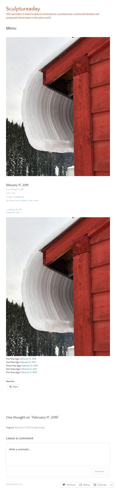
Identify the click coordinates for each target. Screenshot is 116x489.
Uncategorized (18, 197)
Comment (99, 471)
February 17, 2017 (28, 362)
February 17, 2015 (29, 369)
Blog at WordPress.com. (14, 484)
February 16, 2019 (14, 210)
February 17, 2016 (30, 366)
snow (31, 201)
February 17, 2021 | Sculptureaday (30, 427)
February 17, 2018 (28, 359)
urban (36, 201)
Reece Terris (14, 201)
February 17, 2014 (29, 372)
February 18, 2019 (14, 212)
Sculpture (23, 201)
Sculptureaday (23, 9)
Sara (13, 193)
